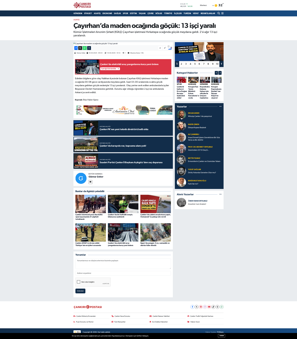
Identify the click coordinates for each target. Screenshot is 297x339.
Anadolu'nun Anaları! (197, 204)
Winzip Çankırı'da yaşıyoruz (200, 116)
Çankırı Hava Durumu (122, 316)
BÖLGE (159, 13)
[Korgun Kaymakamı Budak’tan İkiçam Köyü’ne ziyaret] (216, 80)
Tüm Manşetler (120, 322)
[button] (216, 73)
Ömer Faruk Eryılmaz (197, 201)
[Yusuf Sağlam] (181, 171)
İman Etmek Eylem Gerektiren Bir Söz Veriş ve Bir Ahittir (204, 139)
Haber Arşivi (195, 322)
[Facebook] (192, 307)
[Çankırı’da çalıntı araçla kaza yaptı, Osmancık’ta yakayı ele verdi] (155, 204)
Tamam (221, 335)
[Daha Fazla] (89, 48)
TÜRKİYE (168, 13)
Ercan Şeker (193, 113)
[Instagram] (205, 307)
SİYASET (88, 13)
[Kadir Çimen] (181, 126)
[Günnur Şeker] (81, 178)
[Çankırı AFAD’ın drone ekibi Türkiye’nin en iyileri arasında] (90, 232)
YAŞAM (142, 13)
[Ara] (219, 13)
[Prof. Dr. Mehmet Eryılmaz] (181, 148)
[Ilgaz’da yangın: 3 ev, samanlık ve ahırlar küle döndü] (155, 232)
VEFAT (196, 13)
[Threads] (217, 307)
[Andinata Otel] (123, 110)
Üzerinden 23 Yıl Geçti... (198, 150)
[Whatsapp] (222, 307)
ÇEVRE (150, 13)
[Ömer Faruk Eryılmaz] (181, 202)
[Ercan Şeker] (181, 115)
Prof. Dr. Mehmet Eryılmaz (200, 147)
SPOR (125, 13)
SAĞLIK (117, 13)
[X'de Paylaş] (80, 48)
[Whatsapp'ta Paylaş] (85, 48)
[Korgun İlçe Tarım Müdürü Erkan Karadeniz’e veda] (193, 80)
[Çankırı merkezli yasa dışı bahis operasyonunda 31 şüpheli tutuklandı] (90, 204)
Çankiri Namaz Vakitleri (161, 316)
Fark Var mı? (193, 184)
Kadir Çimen (193, 124)
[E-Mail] (90, 182)
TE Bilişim (220, 332)
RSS (78, 332)
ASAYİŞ (97, 13)
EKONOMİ (107, 13)
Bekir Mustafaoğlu (197, 181)
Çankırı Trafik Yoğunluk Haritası (201, 316)
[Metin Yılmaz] (181, 160)
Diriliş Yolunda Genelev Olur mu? (202, 173)
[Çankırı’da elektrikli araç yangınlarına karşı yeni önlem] (123, 232)
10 (217, 64)
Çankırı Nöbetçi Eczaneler (86, 316)
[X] (197, 307)
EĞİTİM (133, 13)
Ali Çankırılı (193, 134)
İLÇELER (178, 13)
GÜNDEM (77, 13)
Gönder (80, 291)
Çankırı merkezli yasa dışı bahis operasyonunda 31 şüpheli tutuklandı (89, 217)
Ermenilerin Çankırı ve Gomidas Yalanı (204, 161)
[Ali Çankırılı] (181, 137)
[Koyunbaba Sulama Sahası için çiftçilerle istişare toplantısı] (205, 80)
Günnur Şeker (81, 53)
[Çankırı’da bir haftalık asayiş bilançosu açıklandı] (123, 204)
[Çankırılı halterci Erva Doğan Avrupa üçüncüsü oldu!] (182, 80)
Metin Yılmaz (194, 158)
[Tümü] (220, 107)
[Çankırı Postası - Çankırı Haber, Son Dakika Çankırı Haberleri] (82, 5)
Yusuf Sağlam (194, 169)
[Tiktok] (213, 307)
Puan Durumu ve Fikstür (85, 322)
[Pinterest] (201, 307)
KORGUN (192, 84)
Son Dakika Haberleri (160, 322)
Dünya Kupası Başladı (197, 128)
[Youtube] (209, 307)
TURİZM (187, 13)
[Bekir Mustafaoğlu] (181, 182)
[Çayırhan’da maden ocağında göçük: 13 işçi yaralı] (123, 43)
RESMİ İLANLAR (208, 13)
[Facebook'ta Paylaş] (76, 48)
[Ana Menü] (222, 13)
